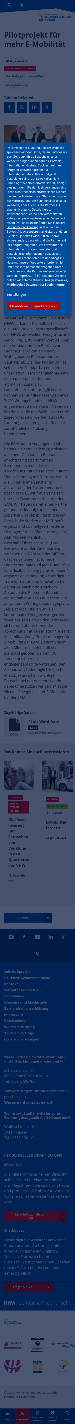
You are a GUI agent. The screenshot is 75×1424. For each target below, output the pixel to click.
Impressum (26, 276)
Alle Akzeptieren (46, 306)
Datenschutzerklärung (22, 227)
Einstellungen (16, 295)
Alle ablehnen (19, 306)
